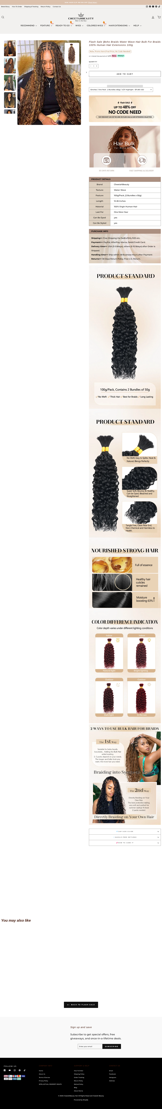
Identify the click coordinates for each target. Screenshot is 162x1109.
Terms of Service (44, 1077)
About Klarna (78, 1091)
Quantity (93, 62)
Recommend (28, 25)
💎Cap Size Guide (124, 831)
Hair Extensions (118, 25)
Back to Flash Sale (82, 1005)
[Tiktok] (24, 1070)
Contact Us (57, 6)
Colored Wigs (95, 25)
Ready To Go (63, 25)
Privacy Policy (43, 1081)
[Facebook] (5, 1070)
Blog (75, 1087)
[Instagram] (15, 1070)
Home (41, 1071)
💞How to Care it (125, 843)
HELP (136, 25)
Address (112, 1081)
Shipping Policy (79, 1074)
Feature (45, 25)
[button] (125, 80)
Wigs (78, 25)
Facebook (112, 1074)
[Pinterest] (20, 1070)
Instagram (112, 1077)
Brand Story (5, 6)
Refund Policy (78, 1084)
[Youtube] (10, 1070)
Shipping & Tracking (31, 6)
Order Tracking (79, 1077)
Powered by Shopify (81, 1100)
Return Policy (45, 6)
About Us (42, 1074)
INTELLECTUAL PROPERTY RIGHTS (50, 1084)
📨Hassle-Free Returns (125, 837)
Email (111, 1071)
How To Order (17, 6)
